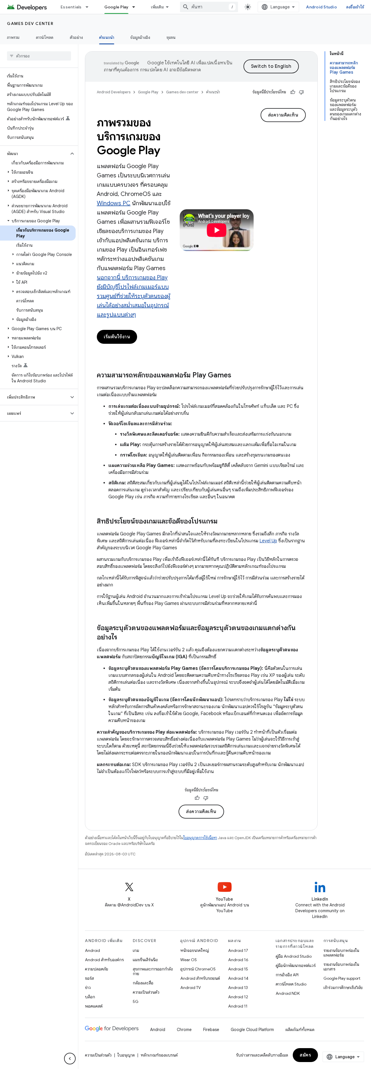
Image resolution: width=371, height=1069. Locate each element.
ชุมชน (171, 37)
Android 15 (238, 969)
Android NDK (288, 993)
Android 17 (238, 950)
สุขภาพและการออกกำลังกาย (153, 971)
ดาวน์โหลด (45, 37)
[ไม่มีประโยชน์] (301, 92)
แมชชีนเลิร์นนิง (145, 959)
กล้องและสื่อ (143, 983)
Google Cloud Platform (252, 1029)
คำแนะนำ (106, 37)
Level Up (268, 541)
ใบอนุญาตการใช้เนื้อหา (200, 837)
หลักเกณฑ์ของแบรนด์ (159, 1055)
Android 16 (238, 959)
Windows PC (113, 203)
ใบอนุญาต (126, 1055)
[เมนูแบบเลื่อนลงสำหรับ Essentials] (89, 7)
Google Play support (341, 978)
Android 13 (238, 987)
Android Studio (321, 7)
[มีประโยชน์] (292, 92)
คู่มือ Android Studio (294, 956)
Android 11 (238, 1006)
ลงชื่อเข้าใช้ (355, 7)
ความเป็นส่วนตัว (146, 992)
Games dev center (30, 23)
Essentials (71, 7)
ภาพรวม (13, 37)
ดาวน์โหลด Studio (291, 984)
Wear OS (188, 959)
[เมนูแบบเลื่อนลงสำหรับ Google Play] (136, 7)
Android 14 (238, 978)
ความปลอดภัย (96, 969)
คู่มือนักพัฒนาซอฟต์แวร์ (296, 965)
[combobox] (209, 7)
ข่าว (88, 987)
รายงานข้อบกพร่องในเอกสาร (341, 967)
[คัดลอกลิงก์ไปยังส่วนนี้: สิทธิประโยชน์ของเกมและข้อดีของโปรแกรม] (223, 521)
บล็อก (90, 996)
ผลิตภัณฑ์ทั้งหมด (299, 1029)
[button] (34, 153)
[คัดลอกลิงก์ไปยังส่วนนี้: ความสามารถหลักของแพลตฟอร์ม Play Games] (237, 375)
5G (136, 1001)
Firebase (211, 1029)
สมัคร (305, 1055)
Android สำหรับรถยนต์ (200, 978)
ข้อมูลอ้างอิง (140, 37)
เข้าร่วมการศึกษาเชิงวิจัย (343, 987)
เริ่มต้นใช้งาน (117, 337)
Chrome (184, 1029)
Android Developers (113, 92)
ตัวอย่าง (76, 37)
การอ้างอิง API (287, 974)
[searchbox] (39, 56)
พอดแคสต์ (94, 1006)
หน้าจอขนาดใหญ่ (194, 950)
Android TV (190, 987)
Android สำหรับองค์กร (104, 959)
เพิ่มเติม (157, 7)
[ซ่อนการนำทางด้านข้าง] (70, 1058)
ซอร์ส (89, 978)
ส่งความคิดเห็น (283, 115)
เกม (136, 950)
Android (92, 950)
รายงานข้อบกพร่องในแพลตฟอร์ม (341, 953)
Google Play (116, 7)
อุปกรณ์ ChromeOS (198, 969)
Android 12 (238, 996)
